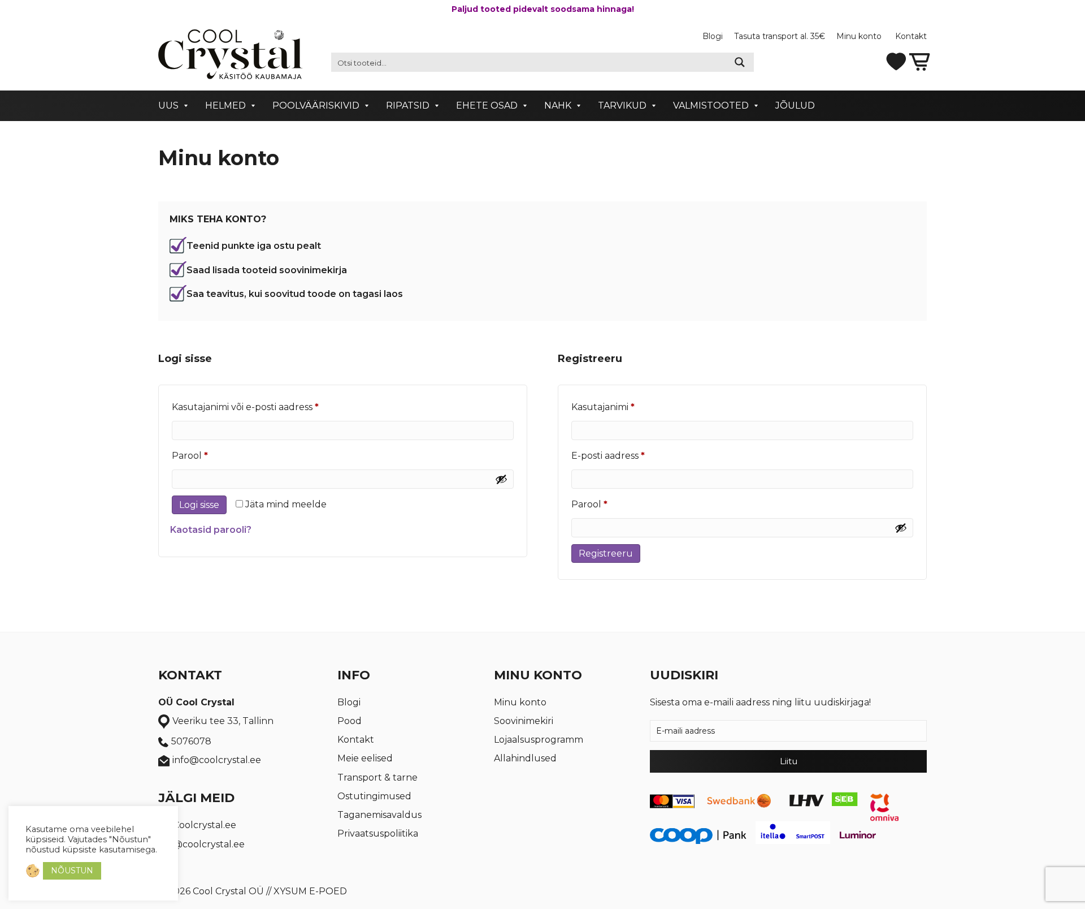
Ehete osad (487, 105)
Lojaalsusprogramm (538, 739)
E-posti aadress (626, 455)
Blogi (712, 36)
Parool (208, 455)
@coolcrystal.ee (209, 844)
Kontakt (911, 36)
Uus (168, 105)
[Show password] (501, 479)
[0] (919, 60)
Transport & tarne (377, 777)
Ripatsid (407, 105)
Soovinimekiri (523, 721)
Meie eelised (365, 758)
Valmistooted (711, 105)
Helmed (225, 105)
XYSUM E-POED (310, 891)
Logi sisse (199, 504)
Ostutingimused (374, 796)
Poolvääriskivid (315, 105)
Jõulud (795, 105)
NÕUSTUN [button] (72, 870)
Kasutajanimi (621, 406)
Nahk (557, 105)
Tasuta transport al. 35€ (779, 36)
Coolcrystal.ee (204, 825)
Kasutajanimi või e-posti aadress (263, 406)
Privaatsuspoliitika (377, 833)
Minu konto (860, 36)
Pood (349, 721)
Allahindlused (525, 758)
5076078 (191, 741)
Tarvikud (622, 105)
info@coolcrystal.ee (216, 760)
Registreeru (606, 553)
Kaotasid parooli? (210, 529)
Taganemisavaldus (379, 814)
